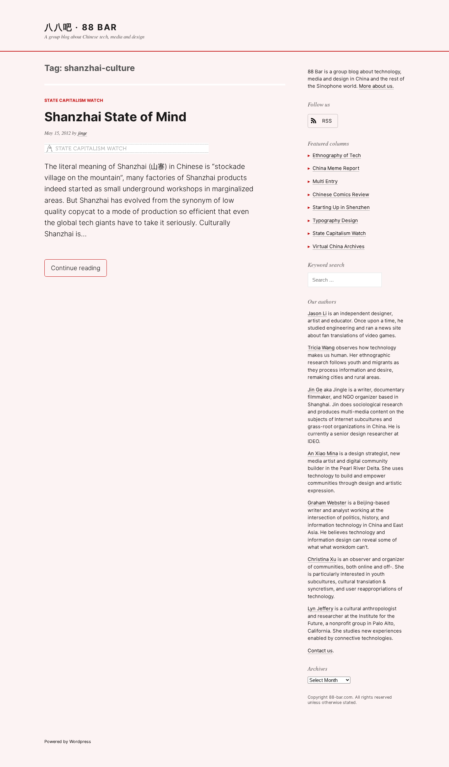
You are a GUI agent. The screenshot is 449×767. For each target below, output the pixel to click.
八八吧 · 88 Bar (80, 27)
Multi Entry (325, 181)
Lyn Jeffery (320, 608)
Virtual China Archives (339, 246)
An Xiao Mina (323, 453)
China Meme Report (336, 168)
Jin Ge (315, 389)
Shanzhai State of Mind (115, 116)
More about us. (376, 86)
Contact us (320, 650)
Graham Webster (327, 503)
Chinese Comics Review (341, 194)
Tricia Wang (321, 347)
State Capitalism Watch (73, 100)
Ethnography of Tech (337, 155)
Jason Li (317, 313)
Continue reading (78, 267)
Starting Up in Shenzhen (341, 207)
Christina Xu (322, 559)
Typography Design (335, 220)
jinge (82, 132)
